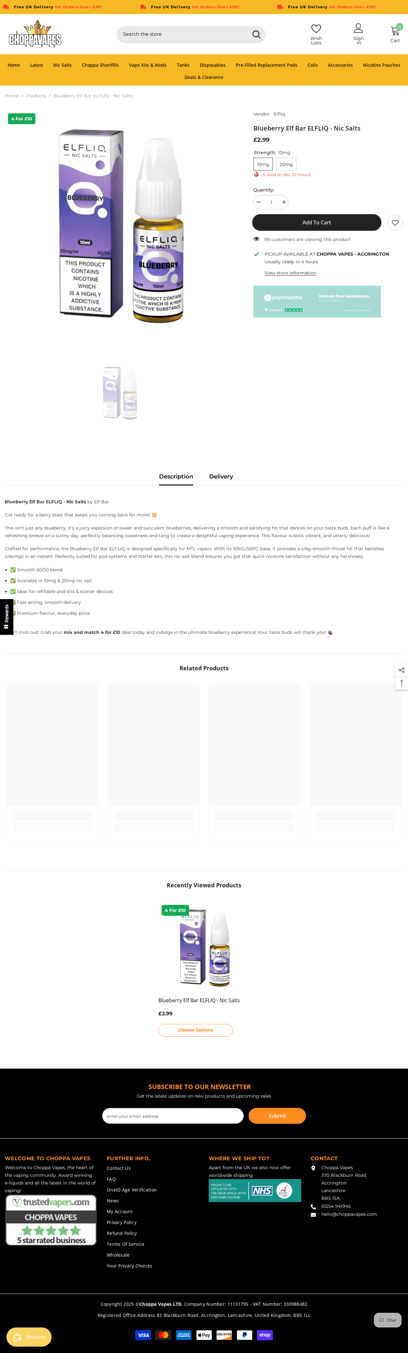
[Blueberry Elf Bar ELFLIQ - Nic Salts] (204, 947)
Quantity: (263, 190)
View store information (290, 273)
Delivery (221, 476)
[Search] (191, 34)
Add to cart (318, 222)
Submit (277, 1115)
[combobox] (182, 34)
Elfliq (279, 114)
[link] (395, 223)
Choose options (195, 1030)
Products (36, 96)
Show (6, 617)
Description (176, 476)
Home (11, 96)
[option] (119, 225)
